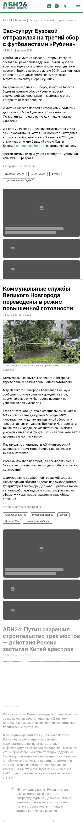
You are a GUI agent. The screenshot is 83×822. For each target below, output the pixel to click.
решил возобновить (30, 146)
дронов (63, 514)
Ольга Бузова (37, 174)
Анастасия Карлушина (26, 506)
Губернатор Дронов (42, 514)
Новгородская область (37, 521)
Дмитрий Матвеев (23, 166)
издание (53, 769)
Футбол (56, 174)
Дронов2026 (12, 521)
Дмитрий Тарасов (14, 174)
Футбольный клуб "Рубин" (19, 180)
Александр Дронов (15, 514)
